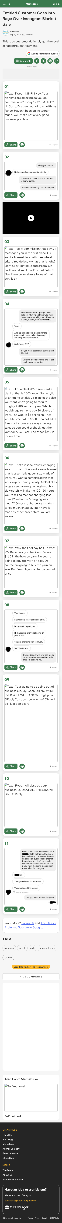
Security (45, 1218)
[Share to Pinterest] (50, 61)
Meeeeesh (14, 31)
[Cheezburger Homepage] (31, 1208)
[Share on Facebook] (36, 61)
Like (10, 957)
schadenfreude (47, 948)
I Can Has (7, 1135)
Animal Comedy (11, 1148)
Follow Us (27, 923)
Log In (56, 3)
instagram (9, 948)
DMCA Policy (54, 1218)
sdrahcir (55, 145)
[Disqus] (31, 1028)
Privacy (37, 1218)
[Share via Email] (56, 61)
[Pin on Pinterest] (22, 144)
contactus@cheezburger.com (20, 1200)
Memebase (32, 3)
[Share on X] (43, 61)
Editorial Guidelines (13, 1179)
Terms (30, 1218)
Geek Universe (10, 1153)
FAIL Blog (8, 1139)
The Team (8, 1170)
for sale (22, 948)
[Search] (8, 4)
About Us (7, 1174)
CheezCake (8, 1158)
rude (32, 948)
